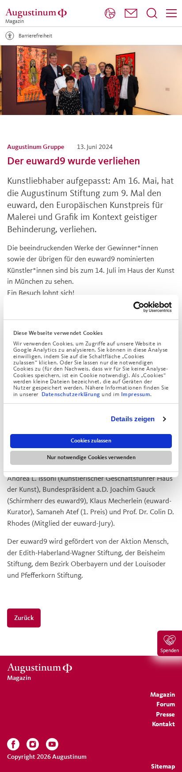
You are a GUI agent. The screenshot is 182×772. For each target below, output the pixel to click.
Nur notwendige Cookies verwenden (91, 457)
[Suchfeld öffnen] (152, 13)
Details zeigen (133, 419)
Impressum (136, 394)
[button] (131, 13)
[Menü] (171, 13)
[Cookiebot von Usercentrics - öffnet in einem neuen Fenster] (133, 307)
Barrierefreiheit (35, 35)
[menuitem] (110, 13)
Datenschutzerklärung (72, 394)
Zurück (24, 617)
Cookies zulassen (91, 440)
